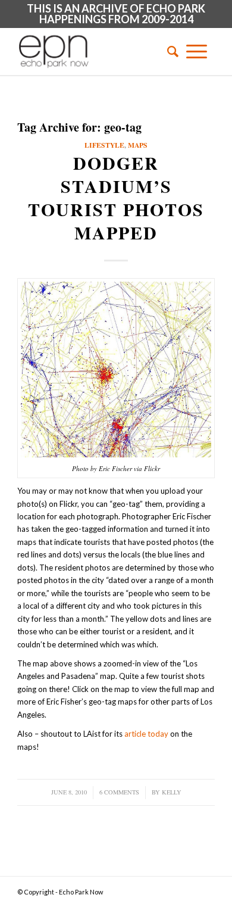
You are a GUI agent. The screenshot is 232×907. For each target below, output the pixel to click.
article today (146, 733)
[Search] (168, 51)
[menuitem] (168, 51)
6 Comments (119, 792)
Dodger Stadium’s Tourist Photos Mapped (116, 197)
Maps (138, 145)
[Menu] (196, 51)
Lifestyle (104, 145)
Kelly (171, 792)
